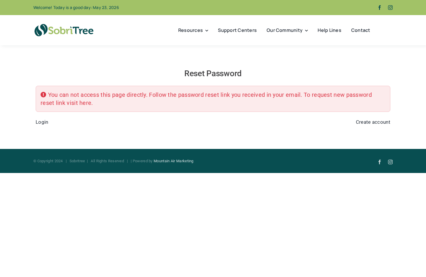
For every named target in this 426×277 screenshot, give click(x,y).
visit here (79, 102)
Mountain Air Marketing (174, 161)
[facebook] (379, 7)
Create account (373, 122)
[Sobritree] (63, 25)
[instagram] (390, 7)
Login (42, 122)
